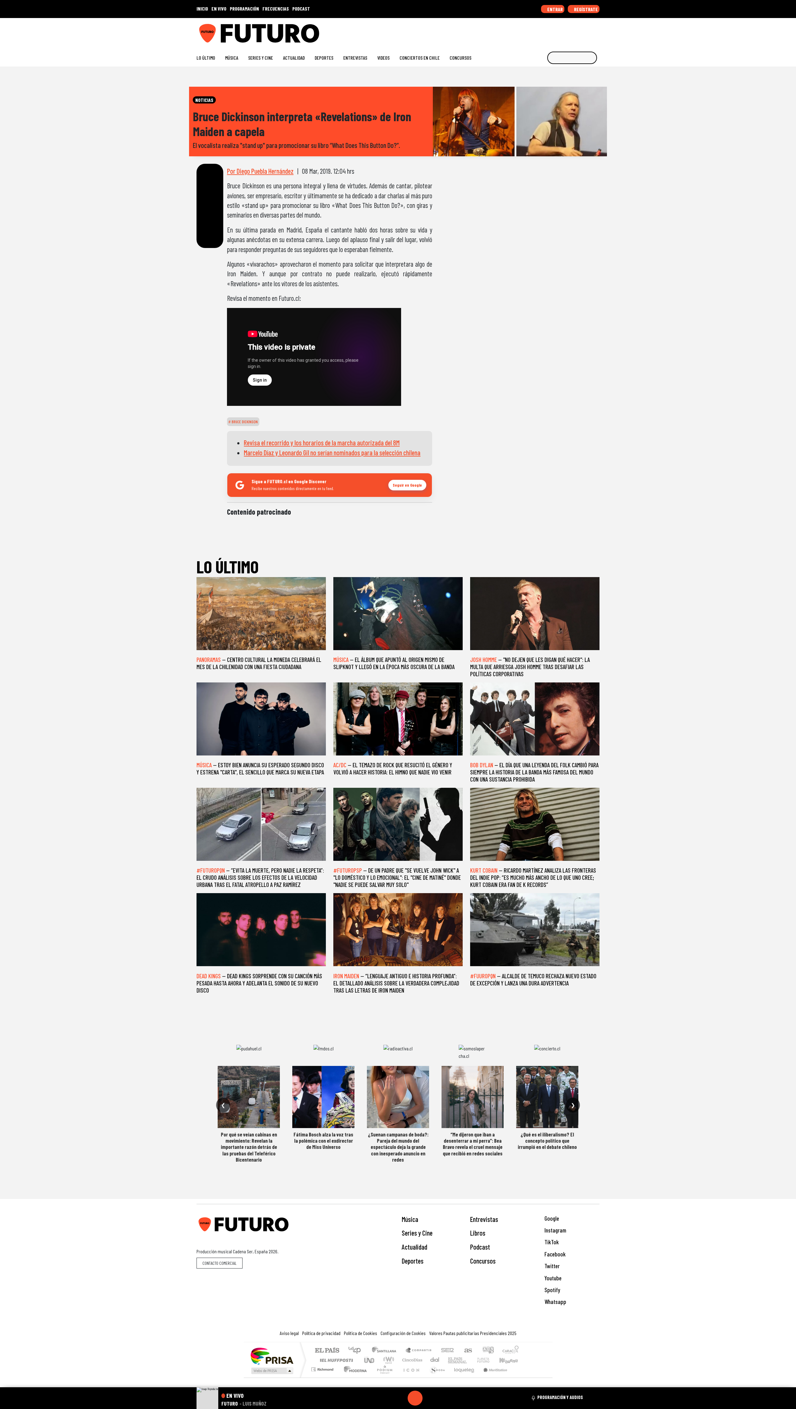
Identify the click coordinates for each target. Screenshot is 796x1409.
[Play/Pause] (415, 1398)
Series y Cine (260, 58)
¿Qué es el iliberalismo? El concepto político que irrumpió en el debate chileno (547, 1140)
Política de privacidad (321, 1333)
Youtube (552, 1278)
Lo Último (206, 58)
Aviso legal (289, 1333)
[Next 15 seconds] (430, 1398)
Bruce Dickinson (244, 421)
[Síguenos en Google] (527, 30)
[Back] (385, 1398)
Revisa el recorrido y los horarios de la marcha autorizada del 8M (322, 442)
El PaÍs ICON (410, 1377)
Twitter (551, 1265)
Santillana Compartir (418, 1351)
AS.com (467, 1351)
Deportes (324, 58)
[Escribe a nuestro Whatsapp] (596, 30)
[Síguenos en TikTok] (547, 30)
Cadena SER (447, 1351)
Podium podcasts (323, 1368)
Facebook (554, 1254)
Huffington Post (335, 1360)
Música (231, 58)
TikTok (551, 1242)
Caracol (510, 1351)
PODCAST (301, 8)
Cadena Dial (489, 1360)
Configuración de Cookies (403, 1333)
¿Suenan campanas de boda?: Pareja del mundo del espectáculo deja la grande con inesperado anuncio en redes (398, 1147)
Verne (470, 1360)
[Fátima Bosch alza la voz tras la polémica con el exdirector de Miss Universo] (323, 1097)
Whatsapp (554, 1301)
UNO (370, 1360)
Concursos (460, 58)
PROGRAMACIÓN (244, 8)
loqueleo (462, 1377)
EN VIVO (218, 8)
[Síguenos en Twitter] (567, 30)
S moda (435, 1377)
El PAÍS (327, 1351)
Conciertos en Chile (420, 58)
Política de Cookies (360, 1333)
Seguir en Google (407, 485)
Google (551, 1218)
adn (488, 1351)
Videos (383, 58)
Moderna (353, 1377)
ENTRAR (554, 9)
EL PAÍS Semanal (452, 1360)
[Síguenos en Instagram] (537, 30)
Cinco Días (411, 1360)
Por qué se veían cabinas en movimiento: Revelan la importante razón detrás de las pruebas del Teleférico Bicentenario (249, 1147)
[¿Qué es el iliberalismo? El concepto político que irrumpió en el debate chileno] (547, 1097)
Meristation (492, 1377)
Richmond (323, 1377)
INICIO (202, 8)
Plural (383, 1377)
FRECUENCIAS (275, 8)
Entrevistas (355, 58)
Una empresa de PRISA (271, 1356)
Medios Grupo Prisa (271, 1371)
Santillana (385, 1351)
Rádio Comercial (520, 1377)
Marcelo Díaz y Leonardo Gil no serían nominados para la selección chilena (332, 452)
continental (435, 1360)
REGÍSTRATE (585, 9)
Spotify (551, 1289)
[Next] (444, 1398)
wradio (388, 1360)
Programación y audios (560, 1397)
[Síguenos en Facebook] (557, 30)
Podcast (480, 1247)
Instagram (554, 1230)
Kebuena (511, 1360)
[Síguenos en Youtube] (577, 30)
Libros (477, 1233)
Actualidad (294, 58)
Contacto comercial (219, 1263)
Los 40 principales (356, 1351)
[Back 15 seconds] (400, 1398)
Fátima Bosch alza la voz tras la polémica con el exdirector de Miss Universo (323, 1140)
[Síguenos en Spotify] (587, 30)
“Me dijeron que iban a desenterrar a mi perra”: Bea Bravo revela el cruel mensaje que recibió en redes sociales (472, 1143)
